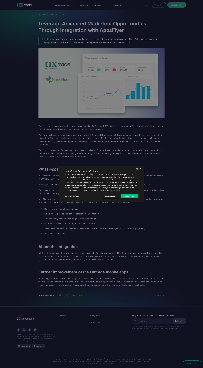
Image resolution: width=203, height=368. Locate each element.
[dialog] (101, 184)
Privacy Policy (115, 190)
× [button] (140, 168)
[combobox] (137, 169)
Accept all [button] (129, 196)
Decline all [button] (110, 196)
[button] (72, 196)
